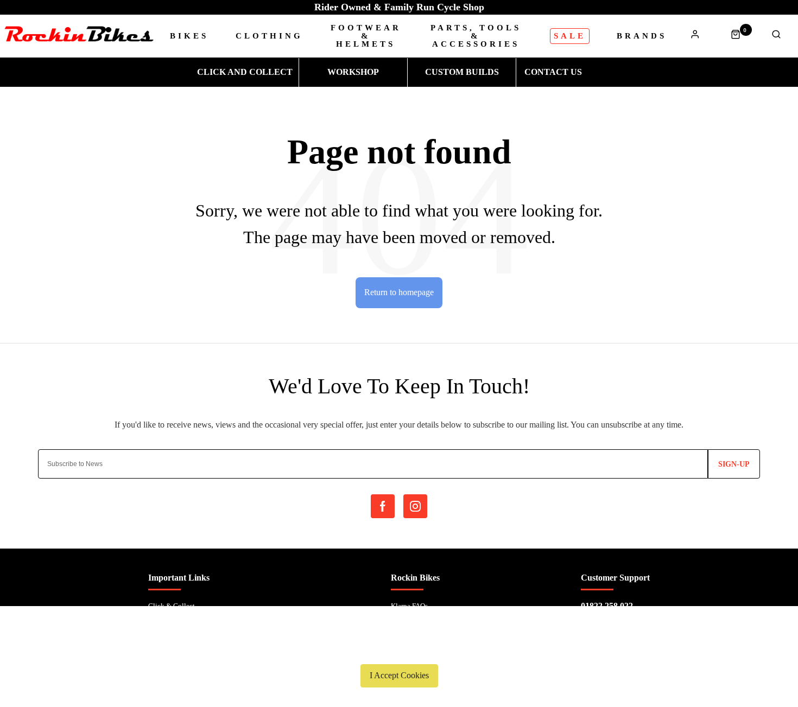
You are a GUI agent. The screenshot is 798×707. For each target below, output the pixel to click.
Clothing (269, 36)
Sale (570, 35)
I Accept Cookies (399, 675)
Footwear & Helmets (366, 36)
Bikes (189, 36)
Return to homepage (399, 292)
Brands (642, 36)
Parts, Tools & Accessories (475, 36)
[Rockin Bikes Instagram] (415, 506)
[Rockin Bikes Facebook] (383, 506)
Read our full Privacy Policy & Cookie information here (399, 650)
